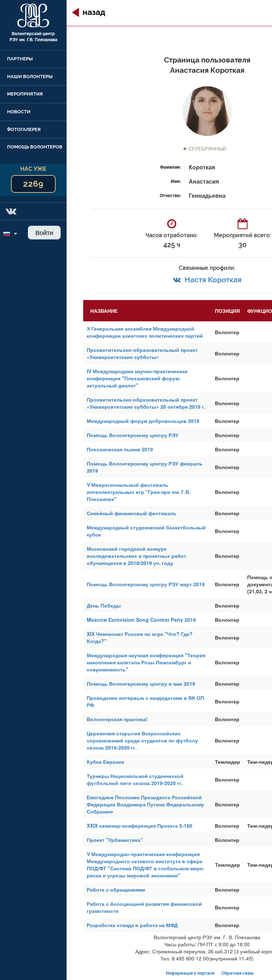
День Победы (104, 605)
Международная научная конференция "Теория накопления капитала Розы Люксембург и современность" (146, 662)
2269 (33, 184)
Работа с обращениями (116, 889)
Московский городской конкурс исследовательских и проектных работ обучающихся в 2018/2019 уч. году (136, 555)
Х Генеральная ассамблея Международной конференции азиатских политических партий (145, 332)
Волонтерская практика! (117, 719)
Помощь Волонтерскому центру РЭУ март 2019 (146, 584)
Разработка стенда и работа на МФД (132, 925)
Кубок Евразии (105, 761)
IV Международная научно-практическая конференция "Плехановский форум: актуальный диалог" (137, 378)
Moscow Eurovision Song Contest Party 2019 (141, 619)
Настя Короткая (213, 279)
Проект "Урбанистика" (115, 839)
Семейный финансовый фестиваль (131, 513)
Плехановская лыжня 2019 (120, 449)
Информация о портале (190, 973)
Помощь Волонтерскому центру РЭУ (132, 435)
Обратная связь (237, 973)
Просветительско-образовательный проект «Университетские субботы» (142, 353)
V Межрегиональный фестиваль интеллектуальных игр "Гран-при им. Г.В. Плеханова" (139, 491)
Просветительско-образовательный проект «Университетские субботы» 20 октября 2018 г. (146, 403)
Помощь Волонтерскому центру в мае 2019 (141, 683)
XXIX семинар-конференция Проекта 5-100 (139, 825)
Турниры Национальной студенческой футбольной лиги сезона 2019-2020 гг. (135, 779)
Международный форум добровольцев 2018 (143, 420)
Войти (44, 232)
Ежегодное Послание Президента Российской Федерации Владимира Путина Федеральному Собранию (145, 804)
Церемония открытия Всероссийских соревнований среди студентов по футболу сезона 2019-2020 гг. (142, 740)
